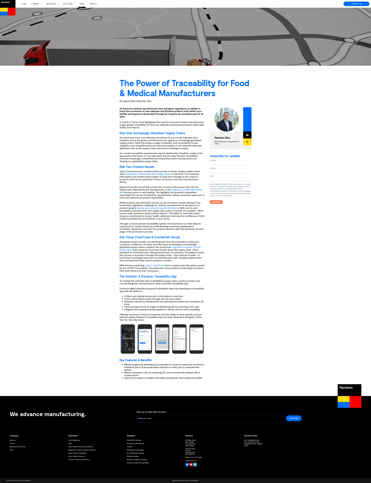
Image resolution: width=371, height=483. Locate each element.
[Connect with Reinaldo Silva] (247, 134)
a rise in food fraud (154, 265)
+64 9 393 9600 (196, 457)
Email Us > (193, 460)
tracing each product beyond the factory (158, 207)
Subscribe (293, 418)
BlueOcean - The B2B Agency (190, 480)
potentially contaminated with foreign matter (148, 173)
